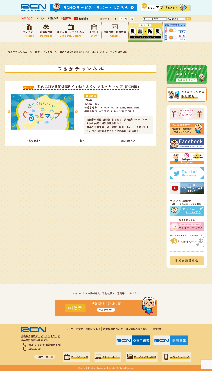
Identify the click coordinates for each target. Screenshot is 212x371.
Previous (9, 111)
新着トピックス (43, 52)
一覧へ (81, 140)
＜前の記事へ (33, 140)
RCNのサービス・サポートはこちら (96, 7)
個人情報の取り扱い (137, 329)
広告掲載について (113, 329)
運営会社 (158, 329)
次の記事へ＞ (127, 140)
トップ (69, 329)
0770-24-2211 (36, 349)
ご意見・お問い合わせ (88, 329)
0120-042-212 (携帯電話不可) (44, 344)
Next (76, 111)
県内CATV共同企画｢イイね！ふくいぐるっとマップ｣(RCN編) (94, 52)
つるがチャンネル (17, 52)
